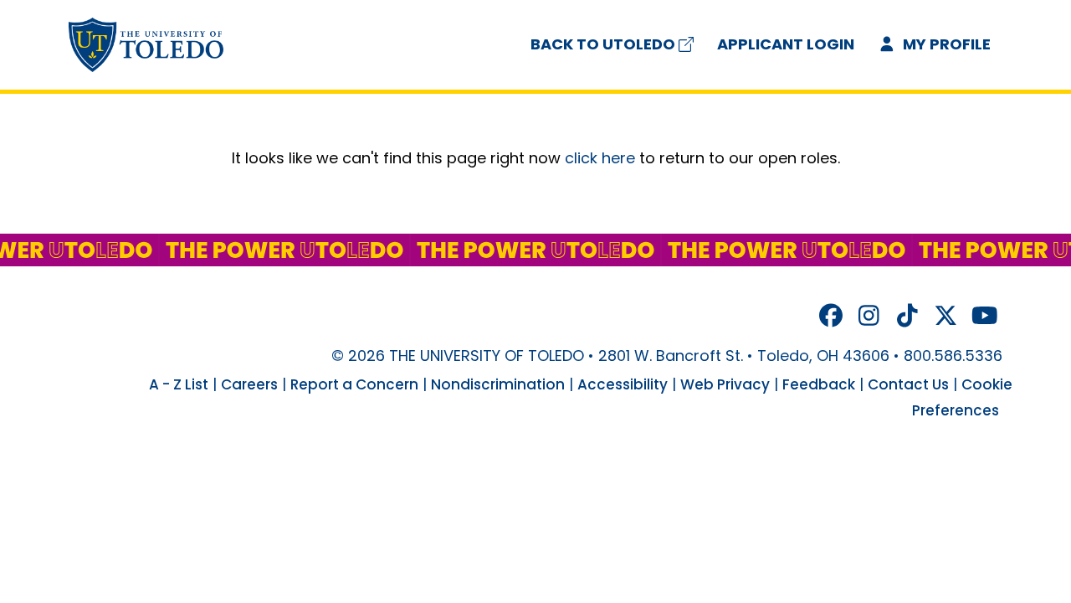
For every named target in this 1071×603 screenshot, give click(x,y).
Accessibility (622, 384)
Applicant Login (785, 44)
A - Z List (178, 384)
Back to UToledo (602, 44)
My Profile (945, 44)
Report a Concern (354, 384)
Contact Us (908, 384)
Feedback (818, 384)
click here (600, 157)
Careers (249, 384)
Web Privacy (725, 384)
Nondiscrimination (498, 384)
